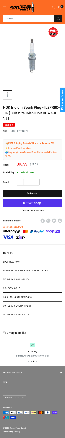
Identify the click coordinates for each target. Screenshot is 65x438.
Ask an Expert (62, 99)
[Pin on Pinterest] (48, 220)
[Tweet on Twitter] (54, 220)
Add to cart (32, 193)
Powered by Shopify (11, 431)
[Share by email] (60, 220)
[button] (32, 262)
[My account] (53, 7)
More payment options (33, 210)
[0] (59, 7)
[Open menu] (4, 8)
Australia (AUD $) (12, 397)
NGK (5, 131)
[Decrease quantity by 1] (20, 182)
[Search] (58, 18)
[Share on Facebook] (43, 220)
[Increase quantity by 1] (36, 182)
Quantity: (7, 182)
